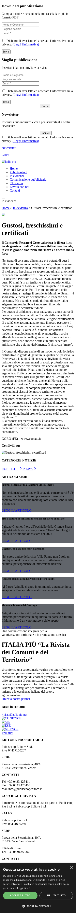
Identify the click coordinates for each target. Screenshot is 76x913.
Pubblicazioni (18, 172)
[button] (38, 906)
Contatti (15, 190)
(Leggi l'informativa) (26, 44)
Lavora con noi (19, 187)
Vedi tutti (7, 733)
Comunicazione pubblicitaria (28, 179)
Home (14, 168)
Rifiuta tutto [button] (56, 895)
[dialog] (38, 888)
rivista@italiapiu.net (14, 714)
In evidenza (17, 176)
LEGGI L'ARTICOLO (17, 510)
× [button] (71, 867)
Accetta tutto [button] (20, 895)
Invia (6, 51)
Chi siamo (16, 183)
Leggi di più (23, 887)
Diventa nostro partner (16, 699)
